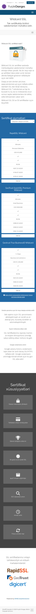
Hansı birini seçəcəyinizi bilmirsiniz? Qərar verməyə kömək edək (19, 296)
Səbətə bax (30, 2)
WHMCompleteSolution (21, 599)
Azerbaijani (9, 2)
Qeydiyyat (21, 2)
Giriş (16, 2)
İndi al (18, 181)
